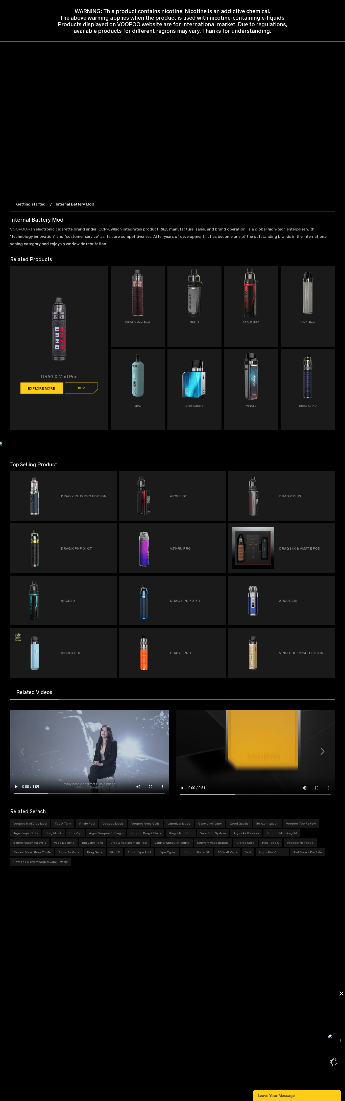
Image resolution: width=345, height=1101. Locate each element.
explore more (41, 388)
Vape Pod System (213, 833)
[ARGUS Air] (329, 581)
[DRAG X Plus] (329, 477)
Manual (162, 955)
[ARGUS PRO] (272, 277)
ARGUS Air (288, 600)
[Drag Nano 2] (215, 360)
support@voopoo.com (58, 1037)
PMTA (64, 991)
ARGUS (194, 322)
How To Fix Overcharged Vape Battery (40, 861)
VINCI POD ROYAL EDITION (301, 653)
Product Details (120, 961)
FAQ (160, 967)
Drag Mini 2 (54, 833)
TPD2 (112, 955)
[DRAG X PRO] (329, 360)
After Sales (165, 979)
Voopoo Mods (113, 823)
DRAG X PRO (308, 405)
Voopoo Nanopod (300, 842)
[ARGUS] (215, 277)
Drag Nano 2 (194, 405)
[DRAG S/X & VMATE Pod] (329, 529)
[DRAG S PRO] (220, 633)
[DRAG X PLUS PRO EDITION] (111, 477)
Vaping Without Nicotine (172, 842)
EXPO (63, 973)
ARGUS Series (21, 967)
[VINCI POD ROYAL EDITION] (329, 633)
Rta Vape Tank (92, 842)
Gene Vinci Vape (210, 823)
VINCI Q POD (71, 653)
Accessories (20, 985)
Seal (248, 852)
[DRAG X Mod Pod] (102, 305)
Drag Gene (94, 852)
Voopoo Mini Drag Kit (282, 833)
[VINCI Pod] (329, 277)
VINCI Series (20, 961)
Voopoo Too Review (301, 823)
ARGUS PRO (251, 322)
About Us (66, 961)
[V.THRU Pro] (220, 529)
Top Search (68, 997)
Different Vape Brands (213, 842)
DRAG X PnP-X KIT (76, 548)
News (63, 967)
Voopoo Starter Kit (197, 852)
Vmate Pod (87, 823)
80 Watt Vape (227, 852)
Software (164, 961)
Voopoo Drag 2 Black (146, 833)
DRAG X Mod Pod (59, 376)
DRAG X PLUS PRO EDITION (83, 496)
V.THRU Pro (180, 548)
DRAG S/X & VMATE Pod (299, 548)
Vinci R (115, 852)
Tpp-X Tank (63, 823)
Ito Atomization (267, 823)
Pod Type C (270, 842)
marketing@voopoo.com (69, 1043)
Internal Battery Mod (75, 203)
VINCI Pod (308, 322)
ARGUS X (68, 600)
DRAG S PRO (180, 653)
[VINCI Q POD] (111, 633)
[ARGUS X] (111, 581)
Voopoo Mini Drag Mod (30, 823)
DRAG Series (20, 955)
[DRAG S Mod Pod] (159, 277)
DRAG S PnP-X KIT (185, 600)
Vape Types (167, 852)
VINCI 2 (251, 405)
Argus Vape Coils (25, 833)
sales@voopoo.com (56, 1031)
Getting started (30, 203)
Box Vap (75, 833)
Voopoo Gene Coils (145, 823)
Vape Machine (64, 842)
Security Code (168, 973)
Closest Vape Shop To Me (32, 852)
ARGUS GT (178, 496)
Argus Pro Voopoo (272, 852)
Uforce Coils (245, 842)
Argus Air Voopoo (246, 833)
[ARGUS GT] (220, 477)
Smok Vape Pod (139, 852)
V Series (16, 973)
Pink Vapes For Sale (307, 852)
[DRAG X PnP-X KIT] (111, 529)
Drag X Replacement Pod (129, 842)
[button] (22, 751)
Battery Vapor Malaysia (29, 842)
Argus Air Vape (69, 852)
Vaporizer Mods (178, 823)
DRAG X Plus (290, 496)
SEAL (137, 405)
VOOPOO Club (70, 955)
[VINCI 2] (272, 360)
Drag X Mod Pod (180, 833)
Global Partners (71, 979)
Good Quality (239, 823)
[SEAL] (159, 360)
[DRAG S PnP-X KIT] (220, 581)
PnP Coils (18, 979)
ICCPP (64, 985)
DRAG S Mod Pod (137, 322)
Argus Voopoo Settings (106, 833)
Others (15, 991)
